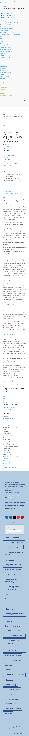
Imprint (9, 725)
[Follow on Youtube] (22, 517)
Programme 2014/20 (5, 25)
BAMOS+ (8, 670)
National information (5, 57)
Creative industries (11, 187)
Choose (5, 391)
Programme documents (6, 28)
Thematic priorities (5, 47)
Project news (3, 66)
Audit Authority (4, 84)
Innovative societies (14, 631)
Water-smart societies (15, 635)
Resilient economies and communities (13, 466)
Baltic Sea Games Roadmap (10, 456)
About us (2, 19)
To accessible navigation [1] (7, 1)
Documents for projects (6, 26)
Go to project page (9, 155)
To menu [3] (3, 5)
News (1, 36)
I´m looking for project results (14, 553)
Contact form (3, 85)
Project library (4, 61)
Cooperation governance (12, 649)
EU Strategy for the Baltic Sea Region (10, 34)
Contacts (2, 78)
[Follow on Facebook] (10, 517)
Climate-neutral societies (13, 641)
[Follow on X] (14, 517)
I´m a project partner (13, 547)
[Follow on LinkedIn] (6, 517)
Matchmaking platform (6, 51)
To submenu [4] (4, 6)
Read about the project (10, 407)
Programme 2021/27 (13, 565)
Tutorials (2, 53)
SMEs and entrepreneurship (13, 193)
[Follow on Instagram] (18, 517)
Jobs (1, 40)
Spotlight (5, 458)
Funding (2, 42)
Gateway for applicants (6, 44)
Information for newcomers (7, 46)
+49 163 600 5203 (13, 496)
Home (1, 11)
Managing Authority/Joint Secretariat (10, 82)
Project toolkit (3, 70)
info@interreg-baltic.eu (13, 498)
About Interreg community (7, 32)
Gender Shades (8, 409)
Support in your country (14, 675)
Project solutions (4, 63)
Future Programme (5, 30)
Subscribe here (7, 452)
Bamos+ (2, 55)
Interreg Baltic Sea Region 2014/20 (9, 23)
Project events (4, 68)
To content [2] (3, 3)
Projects (2, 59)
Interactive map (4, 65)
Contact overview (4, 76)
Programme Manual (5, 49)
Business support (10, 185)
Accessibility (10, 727)
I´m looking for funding (14, 542)
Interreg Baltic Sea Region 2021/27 (9, 21)
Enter (8, 533)
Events (2, 38)
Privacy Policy (16, 725)
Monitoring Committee (6, 80)
